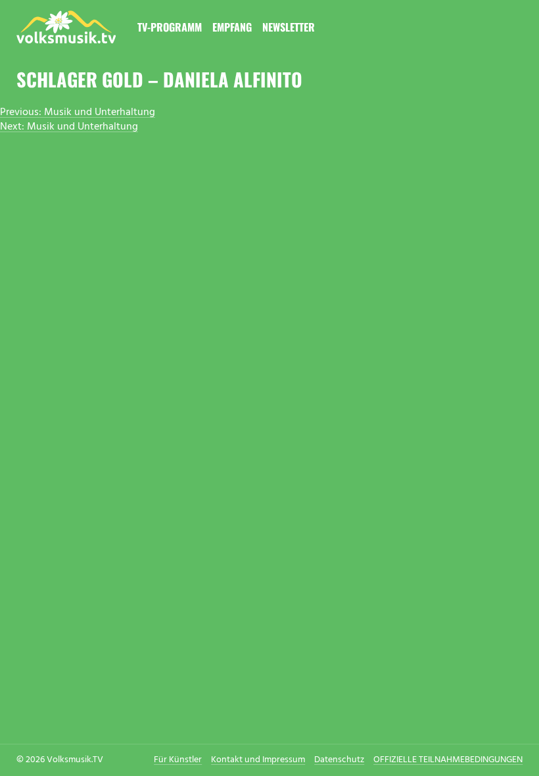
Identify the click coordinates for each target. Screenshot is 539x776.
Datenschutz (339, 759)
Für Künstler (178, 759)
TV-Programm (169, 27)
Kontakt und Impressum (258, 759)
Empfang (232, 27)
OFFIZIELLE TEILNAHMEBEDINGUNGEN (448, 759)
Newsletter (288, 27)
